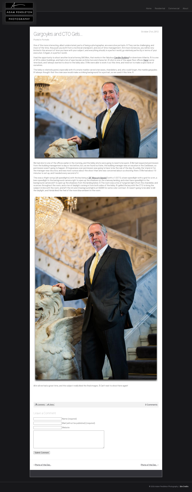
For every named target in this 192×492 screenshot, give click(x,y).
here (146, 60)
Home (149, 8)
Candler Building (121, 57)
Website (66, 427)
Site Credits (184, 486)
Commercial (173, 8)
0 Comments (151, 404)
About (185, 8)
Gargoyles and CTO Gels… (58, 34)
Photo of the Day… (43, 465)
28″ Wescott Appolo (97, 178)
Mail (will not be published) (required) (78, 423)
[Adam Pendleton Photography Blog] (19, 12)
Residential (160, 8)
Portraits (45, 40)
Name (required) (69, 419)
